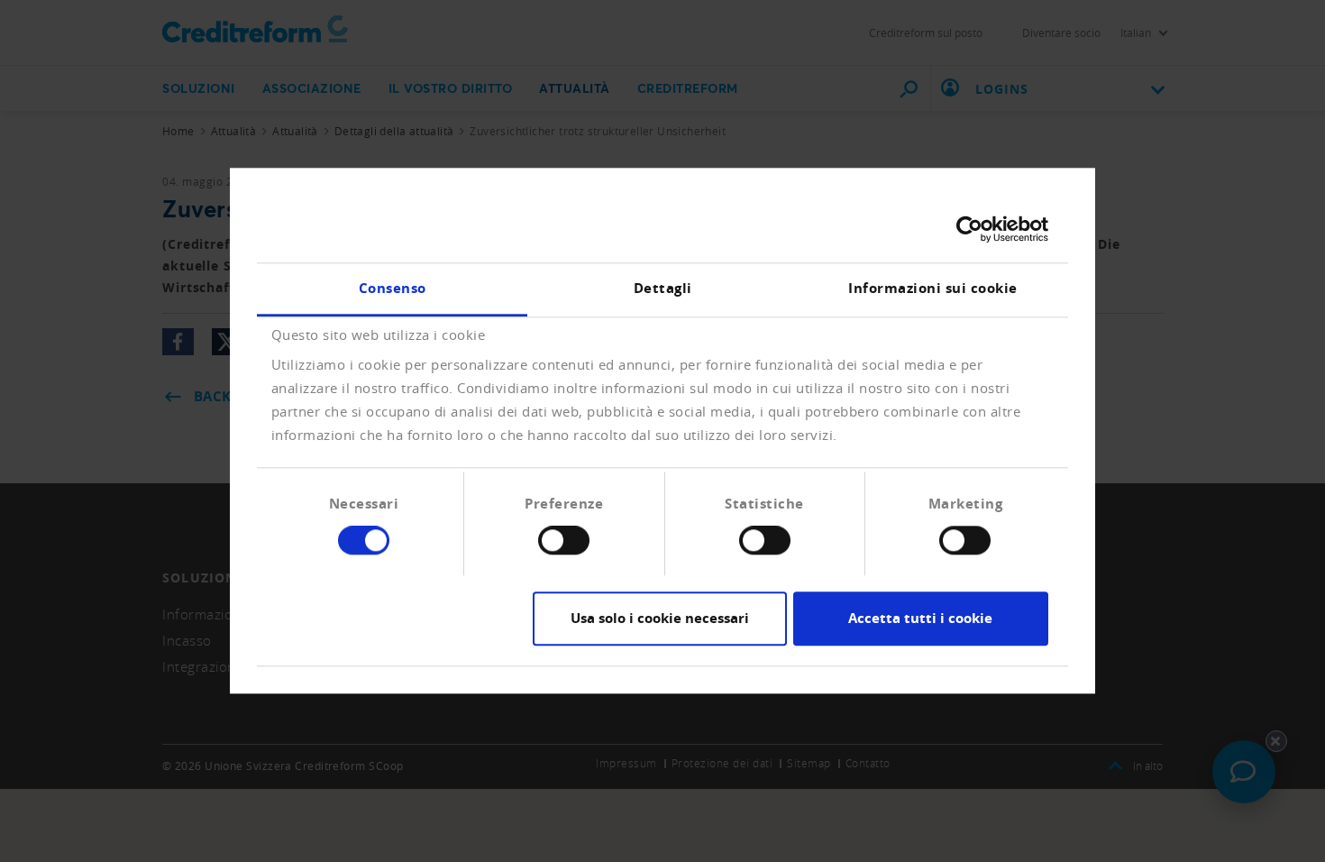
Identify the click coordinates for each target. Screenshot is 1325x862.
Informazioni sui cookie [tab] (933, 288)
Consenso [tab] (392, 288)
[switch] (563, 541)
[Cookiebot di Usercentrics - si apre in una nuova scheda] (969, 229)
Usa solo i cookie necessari (660, 618)
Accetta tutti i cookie (920, 618)
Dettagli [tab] (663, 288)
